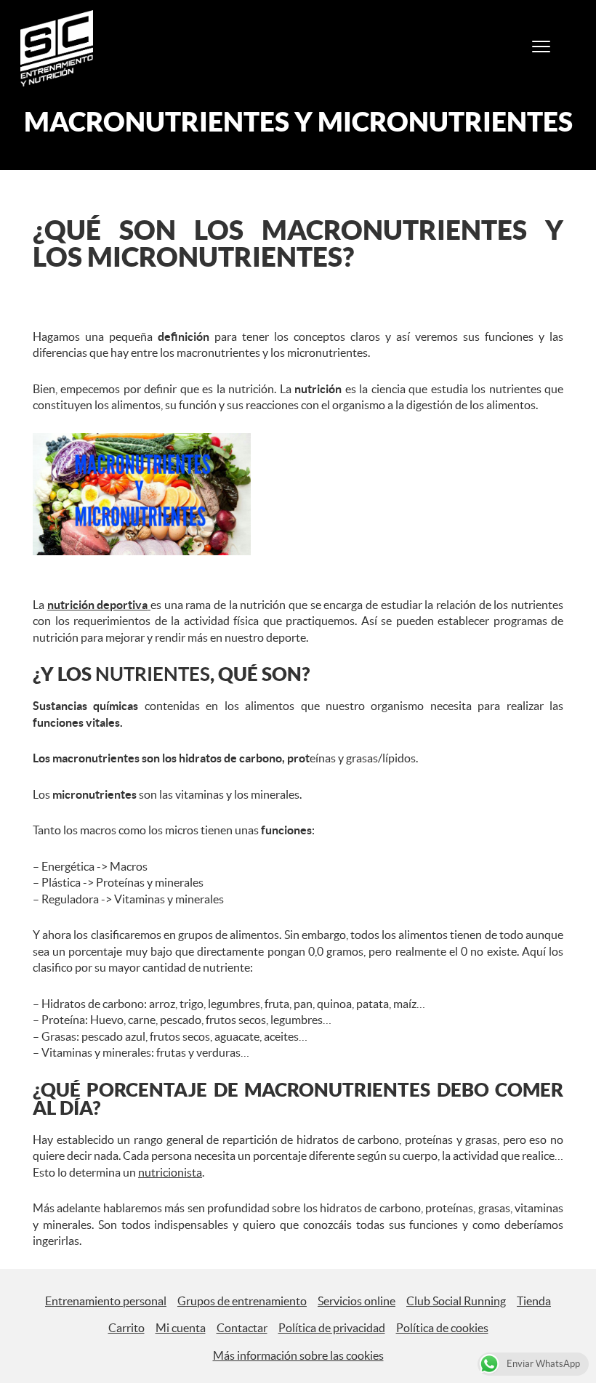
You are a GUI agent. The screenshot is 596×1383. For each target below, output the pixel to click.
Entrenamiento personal (105, 1300)
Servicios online (356, 1300)
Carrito (126, 1327)
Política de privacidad (331, 1327)
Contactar (242, 1327)
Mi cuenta (181, 1327)
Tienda (534, 1300)
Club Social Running (456, 1300)
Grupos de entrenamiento (242, 1300)
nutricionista (170, 1172)
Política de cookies (442, 1327)
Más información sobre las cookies (298, 1355)
